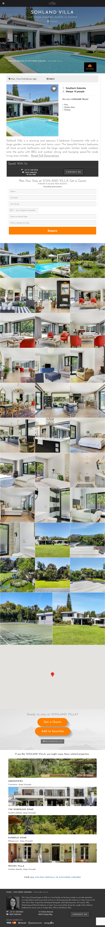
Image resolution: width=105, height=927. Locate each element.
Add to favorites (52, 731)
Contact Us (73, 172)
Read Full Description (45, 155)
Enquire (52, 230)
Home (9, 892)
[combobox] (12, 210)
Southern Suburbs (23, 892)
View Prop (52, 768)
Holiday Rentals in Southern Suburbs (27, 61)
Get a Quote (52, 722)
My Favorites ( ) (53, 741)
